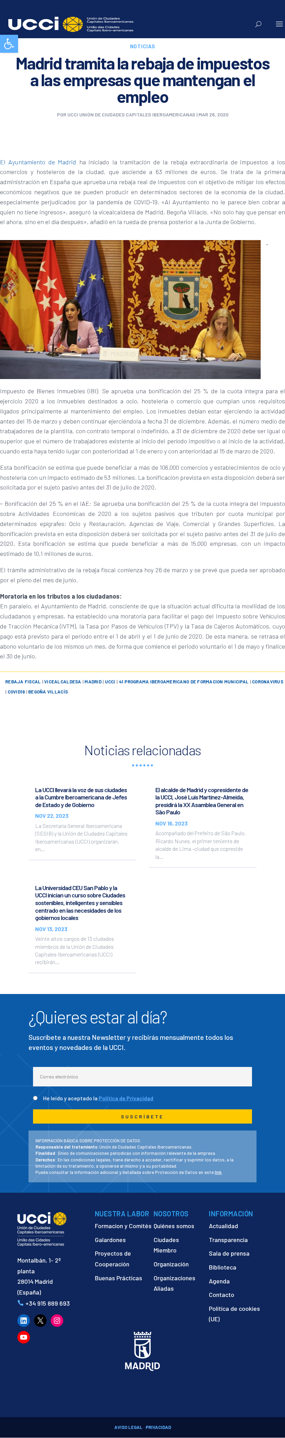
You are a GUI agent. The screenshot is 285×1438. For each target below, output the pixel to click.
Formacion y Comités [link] (123, 1226)
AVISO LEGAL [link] (128, 1427)
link (218, 1172)
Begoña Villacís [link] (48, 692)
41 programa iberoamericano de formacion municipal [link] (184, 681)
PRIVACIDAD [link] (158, 1427)
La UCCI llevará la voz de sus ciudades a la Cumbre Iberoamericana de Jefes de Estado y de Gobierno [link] (81, 797)
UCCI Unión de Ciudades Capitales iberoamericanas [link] (131, 114)
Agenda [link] (219, 1281)
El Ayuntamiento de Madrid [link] (38, 162)
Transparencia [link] (228, 1239)
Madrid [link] (92, 681)
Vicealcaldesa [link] (62, 681)
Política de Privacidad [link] (126, 1098)
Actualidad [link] (223, 1226)
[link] (9, 44)
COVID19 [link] (16, 692)
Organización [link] (171, 1264)
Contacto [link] (221, 1294)
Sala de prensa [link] (229, 1253)
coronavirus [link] (267, 681)
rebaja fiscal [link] (23, 681)
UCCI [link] (110, 681)
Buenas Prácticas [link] (118, 1278)
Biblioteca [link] (222, 1267)
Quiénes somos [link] (174, 1226)
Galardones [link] (110, 1239)
